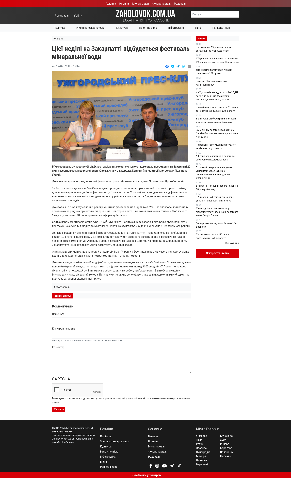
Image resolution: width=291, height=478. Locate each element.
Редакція (180, 3)
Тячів (199, 440)
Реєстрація (62, 15)
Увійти (78, 15)
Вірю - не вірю (148, 27)
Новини (124, 3)
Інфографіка (176, 27)
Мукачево (226, 436)
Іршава (224, 444)
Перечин (225, 456)
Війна (198, 27)
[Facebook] (150, 466)
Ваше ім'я (58, 314)
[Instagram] (157, 466)
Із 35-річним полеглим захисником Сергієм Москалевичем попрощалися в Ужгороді (217, 133)
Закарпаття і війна (217, 253)
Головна (110, 3)
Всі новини (232, 243)
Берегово (226, 448)
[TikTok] (179, 465)
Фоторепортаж (161, 3)
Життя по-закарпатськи (90, 27)
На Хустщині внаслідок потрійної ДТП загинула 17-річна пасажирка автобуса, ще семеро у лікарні (217, 96)
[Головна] (145, 15)
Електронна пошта (63, 328)
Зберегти (59, 409)
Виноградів (203, 452)
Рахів (199, 444)
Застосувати (239, 14)
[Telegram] (172, 466)
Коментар (58, 347)
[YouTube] (164, 466)
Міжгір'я (201, 456)
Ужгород (201, 436)
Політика (59, 27)
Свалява (201, 448)
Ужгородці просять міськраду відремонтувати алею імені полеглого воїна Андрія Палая (217, 212)
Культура (122, 27)
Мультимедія (140, 3)
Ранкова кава (221, 27)
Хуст (223, 440)
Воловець (226, 452)
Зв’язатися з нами (62, 431)
